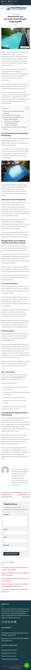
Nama (5, 529)
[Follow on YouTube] (15, 621)
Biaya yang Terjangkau (11, 125)
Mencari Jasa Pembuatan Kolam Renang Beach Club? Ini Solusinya (15, 574)
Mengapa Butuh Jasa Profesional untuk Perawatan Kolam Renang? (13, 118)
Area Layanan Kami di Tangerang (12, 115)
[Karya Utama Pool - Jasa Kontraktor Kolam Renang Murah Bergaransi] (16, 8)
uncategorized (15, 14)
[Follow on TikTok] (9, 621)
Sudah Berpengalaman (11, 123)
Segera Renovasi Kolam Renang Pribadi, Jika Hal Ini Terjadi (23, 495)
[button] (26, 665)
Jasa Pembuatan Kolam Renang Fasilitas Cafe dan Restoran (14, 590)
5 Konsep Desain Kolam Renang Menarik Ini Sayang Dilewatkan (8, 495)
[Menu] (2, 8)
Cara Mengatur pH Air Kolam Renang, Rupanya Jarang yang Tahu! (15, 579)
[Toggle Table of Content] (26, 108)
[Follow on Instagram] (6, 621)
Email (5, 537)
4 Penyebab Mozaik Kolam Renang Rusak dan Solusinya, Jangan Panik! (14, 569)
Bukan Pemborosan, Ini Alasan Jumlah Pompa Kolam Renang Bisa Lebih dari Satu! (14, 585)
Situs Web (6, 545)
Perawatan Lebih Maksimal (13, 121)
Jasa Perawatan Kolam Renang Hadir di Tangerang (13, 112)
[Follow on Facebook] (2, 621)
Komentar (6, 514)
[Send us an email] (12, 621)
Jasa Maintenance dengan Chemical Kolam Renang (14, 128)
